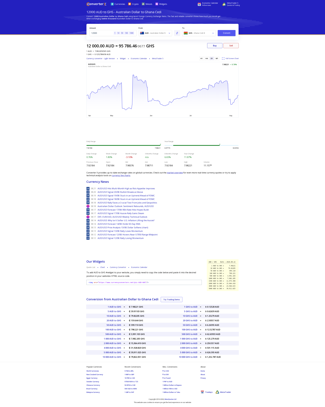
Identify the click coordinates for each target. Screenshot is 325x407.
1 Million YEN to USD (169, 389)
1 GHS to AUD (190, 306)
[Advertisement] (67, 60)
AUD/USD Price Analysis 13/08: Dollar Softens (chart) (123, 227)
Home (203, 371)
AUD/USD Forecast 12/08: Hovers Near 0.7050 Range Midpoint (128, 234)
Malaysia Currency (93, 392)
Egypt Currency (91, 378)
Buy (215, 45)
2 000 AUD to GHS (112, 343)
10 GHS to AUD (190, 316)
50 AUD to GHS (114, 325)
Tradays (209, 392)
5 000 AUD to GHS (112, 352)
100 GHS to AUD (189, 329)
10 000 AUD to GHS (112, 357)
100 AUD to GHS (113, 329)
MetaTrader (225, 392)
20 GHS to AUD (190, 320)
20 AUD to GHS (114, 320)
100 (126, 33)
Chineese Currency (93, 385)
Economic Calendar (139, 58)
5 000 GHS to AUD (188, 352)
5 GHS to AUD (190, 311)
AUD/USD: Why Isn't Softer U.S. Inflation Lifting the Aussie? (126, 220)
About (203, 374)
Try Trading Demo (171, 299)
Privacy (203, 378)
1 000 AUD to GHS (112, 338)
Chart (102, 267)
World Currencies (92, 371)
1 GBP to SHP (129, 392)
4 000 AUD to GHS (112, 347)
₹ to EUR (165, 374)
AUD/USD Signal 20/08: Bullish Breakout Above (120, 192)
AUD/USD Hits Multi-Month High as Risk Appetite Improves (126, 188)
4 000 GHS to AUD (188, 347)
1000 (131, 33)
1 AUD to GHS (114, 306)
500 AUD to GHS (113, 334)
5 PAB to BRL (129, 371)
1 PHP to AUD (167, 382)
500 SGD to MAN (131, 389)
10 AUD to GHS (114, 316)
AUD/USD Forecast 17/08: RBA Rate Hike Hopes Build (123, 209)
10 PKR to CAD (130, 378)
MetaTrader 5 (157, 58)
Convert (226, 33)
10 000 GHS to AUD (188, 357)
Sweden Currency (92, 382)
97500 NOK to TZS (131, 382)
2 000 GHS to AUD (188, 343)
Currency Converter (118, 267)
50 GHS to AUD (190, 325)
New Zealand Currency (94, 374)
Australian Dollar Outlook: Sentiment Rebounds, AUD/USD (126, 206)
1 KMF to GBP (129, 374)
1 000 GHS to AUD (188, 338)
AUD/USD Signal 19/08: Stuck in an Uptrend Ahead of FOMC (126, 195)
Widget (123, 58)
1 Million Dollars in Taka (171, 392)
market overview (175, 172)
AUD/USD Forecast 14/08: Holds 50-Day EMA (119, 224)
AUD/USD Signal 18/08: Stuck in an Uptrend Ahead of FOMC (126, 199)
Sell (231, 45)
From (141, 28)
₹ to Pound (166, 378)
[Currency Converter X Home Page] (96, 4)
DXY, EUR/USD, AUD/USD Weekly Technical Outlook (122, 216)
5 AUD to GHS (114, 311)
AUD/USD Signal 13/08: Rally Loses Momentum (120, 231)
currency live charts (121, 175)
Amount (93, 28)
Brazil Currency (92, 389)
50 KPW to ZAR (130, 385)
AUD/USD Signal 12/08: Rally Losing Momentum (121, 238)
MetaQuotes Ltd (170, 399)
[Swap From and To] (177, 33)
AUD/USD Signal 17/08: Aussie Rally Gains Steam (121, 213)
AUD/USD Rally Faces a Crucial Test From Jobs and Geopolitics (127, 202)
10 (118, 33)
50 (122, 33)
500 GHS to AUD (189, 334)
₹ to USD (165, 371)
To (183, 28)
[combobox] (155, 33)
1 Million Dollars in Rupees (172, 385)
